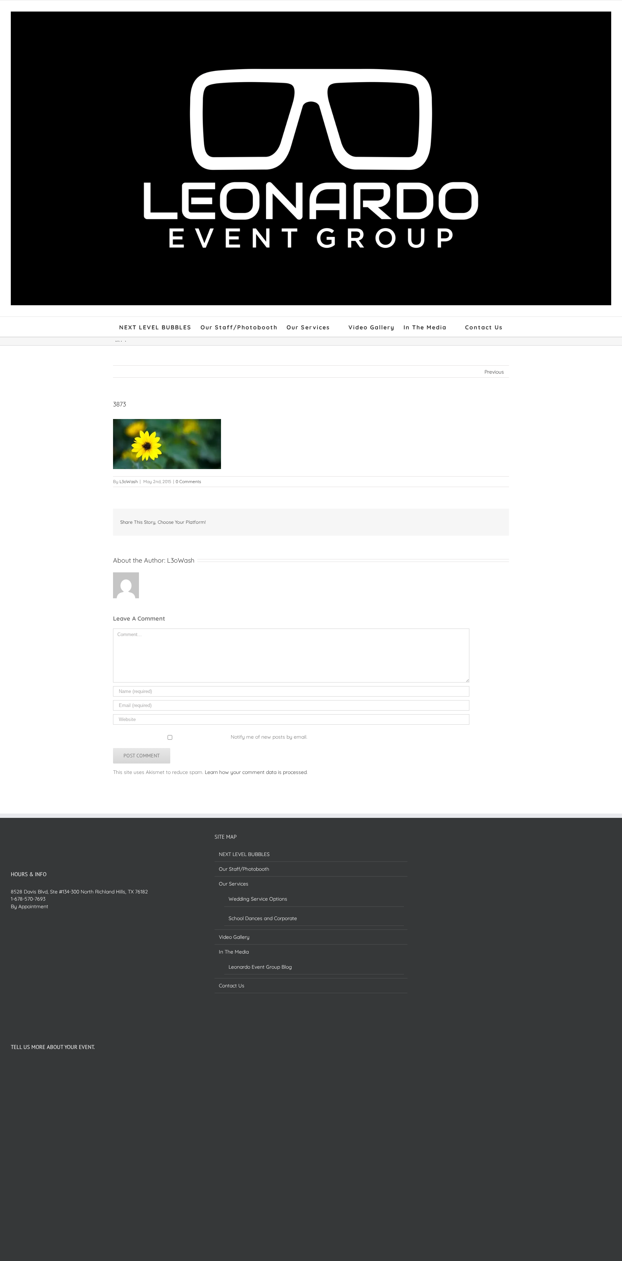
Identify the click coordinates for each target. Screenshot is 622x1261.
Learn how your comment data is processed (256, 772)
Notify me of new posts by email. (269, 737)
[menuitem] (159, 327)
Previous (494, 372)
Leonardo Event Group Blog (260, 967)
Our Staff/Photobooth (244, 869)
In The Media (234, 952)
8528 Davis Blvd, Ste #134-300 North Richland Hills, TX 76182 (79, 891)
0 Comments (188, 481)
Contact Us (231, 985)
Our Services (233, 884)
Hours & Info (28, 874)
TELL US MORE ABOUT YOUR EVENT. (53, 1047)
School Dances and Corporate (263, 918)
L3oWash (129, 481)
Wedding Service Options (258, 899)
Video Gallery (234, 937)
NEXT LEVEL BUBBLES (244, 854)
